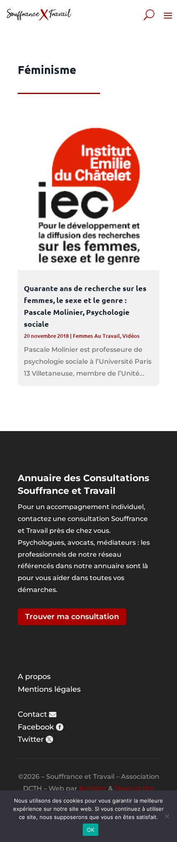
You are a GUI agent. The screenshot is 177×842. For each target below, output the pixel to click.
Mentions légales (49, 689)
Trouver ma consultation (72, 616)
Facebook (36, 727)
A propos (34, 676)
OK (91, 829)
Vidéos (131, 336)
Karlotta (93, 788)
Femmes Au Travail (96, 336)
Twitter (31, 739)
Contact (32, 714)
